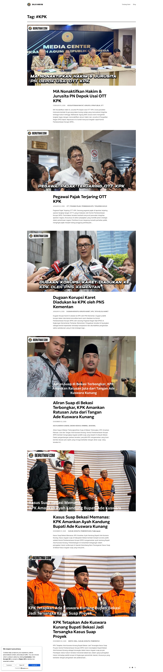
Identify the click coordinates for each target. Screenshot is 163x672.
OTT (102, 105)
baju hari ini (37, 4)
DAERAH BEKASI (75, 426)
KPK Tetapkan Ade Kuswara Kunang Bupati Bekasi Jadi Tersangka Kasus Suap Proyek (79, 629)
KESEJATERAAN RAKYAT (75, 105)
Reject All (21, 665)
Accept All (34, 665)
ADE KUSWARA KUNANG (61, 426)
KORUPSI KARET (84, 311)
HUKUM (70, 531)
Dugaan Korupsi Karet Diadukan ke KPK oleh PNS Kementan (78, 302)
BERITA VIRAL (72, 641)
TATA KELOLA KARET (101, 311)
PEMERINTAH (95, 641)
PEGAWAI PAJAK (75, 206)
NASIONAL (92, 426)
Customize (9, 665)
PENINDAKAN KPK (88, 206)
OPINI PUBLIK (95, 105)
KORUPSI (87, 105)
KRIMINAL (85, 426)
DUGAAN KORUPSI (72, 311)
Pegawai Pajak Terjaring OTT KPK (79, 199)
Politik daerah (96, 531)
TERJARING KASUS (100, 206)
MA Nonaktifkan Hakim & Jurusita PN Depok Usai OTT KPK (79, 96)
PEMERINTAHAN (86, 531)
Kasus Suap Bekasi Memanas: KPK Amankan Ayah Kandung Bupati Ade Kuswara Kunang (81, 522)
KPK (92, 311)
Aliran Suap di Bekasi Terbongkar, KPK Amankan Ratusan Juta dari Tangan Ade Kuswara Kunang (79, 409)
